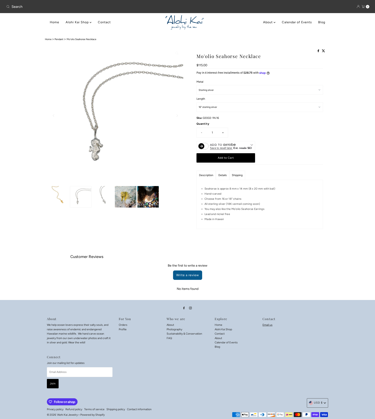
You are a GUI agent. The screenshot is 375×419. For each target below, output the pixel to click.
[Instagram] (190, 308)
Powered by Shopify (92, 414)
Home (54, 22)
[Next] (177, 115)
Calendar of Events (297, 22)
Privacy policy (55, 409)
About (268, 22)
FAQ (169, 338)
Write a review (187, 275)
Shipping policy (115, 409)
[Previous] (53, 115)
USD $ (318, 402)
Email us (267, 325)
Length (200, 98)
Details (222, 175)
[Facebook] (184, 308)
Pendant (58, 39)
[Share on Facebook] (319, 51)
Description (206, 175)
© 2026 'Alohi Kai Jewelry (62, 414)
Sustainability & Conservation (184, 333)
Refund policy (73, 409)
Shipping (237, 175)
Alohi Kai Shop (78, 22)
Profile (123, 329)
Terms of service (94, 409)
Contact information (139, 409)
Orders (123, 325)
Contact (104, 22)
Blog (321, 22)
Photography (174, 329)
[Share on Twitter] (323, 51)
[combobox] (64, 7)
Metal (199, 81)
